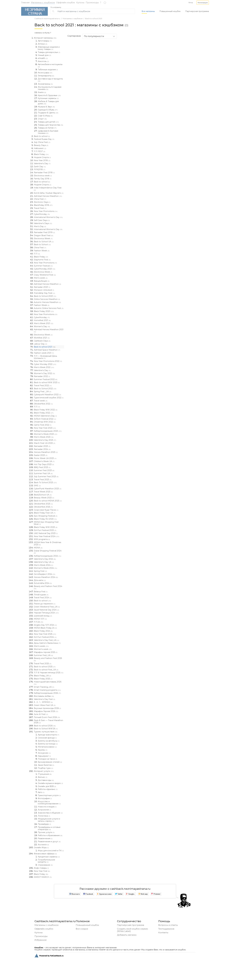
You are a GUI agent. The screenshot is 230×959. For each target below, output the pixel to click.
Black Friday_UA (42, 675)
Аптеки (42, 44)
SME (37, 485)
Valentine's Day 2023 (45, 440)
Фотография (45, 798)
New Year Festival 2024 (46, 536)
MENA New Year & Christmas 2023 (47, 543)
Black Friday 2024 (43, 631)
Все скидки (82, 928)
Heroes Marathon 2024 (46, 577)
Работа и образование (50, 835)
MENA (38, 547)
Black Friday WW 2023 (45, 527)
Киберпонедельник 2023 (48, 431)
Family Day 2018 (42, 178)
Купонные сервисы (48, 98)
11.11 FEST (39, 151)
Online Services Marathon (47, 299)
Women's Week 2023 (45, 434)
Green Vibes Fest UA (45, 705)
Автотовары (45, 41)
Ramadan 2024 (42, 449)
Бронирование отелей (50, 762)
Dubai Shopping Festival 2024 (47, 552)
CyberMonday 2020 (44, 269)
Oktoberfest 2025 (43, 507)
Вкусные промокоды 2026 (47, 708)
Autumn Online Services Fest (48, 308)
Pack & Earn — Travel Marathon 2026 (48, 721)
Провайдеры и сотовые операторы (49, 828)
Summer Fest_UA (43, 655)
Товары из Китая (47, 128)
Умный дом (44, 55)
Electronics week (43, 175)
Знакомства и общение (50, 813)
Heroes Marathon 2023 (46, 452)
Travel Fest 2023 (43, 479)
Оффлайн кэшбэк (65, 2)
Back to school (42, 136)
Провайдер (44, 824)
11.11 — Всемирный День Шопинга (45, 357)
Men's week (41, 278)
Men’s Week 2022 (44, 367)
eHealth (43, 58)
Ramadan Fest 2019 (44, 232)
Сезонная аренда (47, 738)
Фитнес (42, 777)
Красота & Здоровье (49, 95)
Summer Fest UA (43, 473)
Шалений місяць (43, 616)
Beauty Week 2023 (44, 497)
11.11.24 (38, 622)
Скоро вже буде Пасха (46, 510)
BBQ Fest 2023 (42, 467)
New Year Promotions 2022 (48, 361)
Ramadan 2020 (42, 287)
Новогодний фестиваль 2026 (47, 683)
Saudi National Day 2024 (46, 610)
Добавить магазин (126, 935)
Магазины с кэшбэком (43, 2)
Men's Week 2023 (44, 437)
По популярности (94, 36)
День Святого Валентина (47, 643)
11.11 (37, 253)
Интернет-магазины (45, 38)
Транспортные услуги (49, 795)
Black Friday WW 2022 (45, 410)
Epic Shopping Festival (45, 516)
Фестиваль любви (44, 696)
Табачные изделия (48, 69)
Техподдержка (166, 928)
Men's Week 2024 (43, 565)
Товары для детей (48, 122)
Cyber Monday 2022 (45, 364)
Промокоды (92, 2)
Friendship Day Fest (44, 293)
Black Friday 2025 (43, 679)
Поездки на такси (47, 759)
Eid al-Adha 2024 (43, 583)
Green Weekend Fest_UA (47, 607)
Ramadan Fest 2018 (44, 172)
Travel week (40, 400)
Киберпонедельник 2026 (47, 693)
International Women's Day (48, 217)
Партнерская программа (197, 11)
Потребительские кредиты (46, 861)
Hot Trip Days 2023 (44, 464)
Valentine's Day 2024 (45, 559)
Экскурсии (44, 753)
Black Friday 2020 (44, 311)
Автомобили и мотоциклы (50, 65)
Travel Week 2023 (43, 491)
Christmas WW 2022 (45, 422)
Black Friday (41, 154)
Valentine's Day (42, 163)
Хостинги (43, 844)
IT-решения (45, 774)
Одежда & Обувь (48, 110)
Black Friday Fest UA (45, 513)
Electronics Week (43, 238)
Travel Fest (40, 208)
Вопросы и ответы (168, 925)
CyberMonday (42, 214)
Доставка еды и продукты (50, 80)
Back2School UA (43, 495)
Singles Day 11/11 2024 (45, 625)
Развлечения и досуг (49, 841)
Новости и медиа (47, 806)
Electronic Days (42, 202)
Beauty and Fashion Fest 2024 (48, 587)
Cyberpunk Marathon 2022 (47, 394)
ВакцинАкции (42, 281)
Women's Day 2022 (44, 373)
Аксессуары (45, 72)
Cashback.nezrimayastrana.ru (47, 18)
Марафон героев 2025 (46, 652)
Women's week (43, 649)
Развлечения (45, 838)
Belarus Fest (41, 591)
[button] (202, 3)
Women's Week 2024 (45, 568)
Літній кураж (41, 594)
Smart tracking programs (47, 690)
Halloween (40, 148)
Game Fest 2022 (42, 425)
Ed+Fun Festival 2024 (45, 637)
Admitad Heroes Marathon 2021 (48, 330)
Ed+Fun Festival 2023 (45, 530)
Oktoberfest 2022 (43, 404)
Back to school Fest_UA (46, 669)
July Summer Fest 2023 (46, 476)
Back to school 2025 (45, 666)
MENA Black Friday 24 (45, 628)
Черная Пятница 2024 (46, 613)
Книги (42, 92)
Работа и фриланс (48, 789)
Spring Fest (40, 571)
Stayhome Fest (42, 259)
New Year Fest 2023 (45, 428)
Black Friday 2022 (44, 413)
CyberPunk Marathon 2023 (47, 488)
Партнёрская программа (130, 925)
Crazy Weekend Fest (45, 275)
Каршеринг (44, 756)
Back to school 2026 (45, 725)
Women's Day (42, 326)
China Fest (40, 199)
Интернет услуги (44, 771)
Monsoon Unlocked (44, 290)
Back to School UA (44, 241)
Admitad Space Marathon (47, 350)
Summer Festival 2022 (45, 379)
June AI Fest (41, 714)
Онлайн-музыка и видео (50, 783)
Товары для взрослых (49, 52)
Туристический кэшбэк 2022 (48, 397)
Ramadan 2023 (42, 446)
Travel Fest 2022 (43, 385)
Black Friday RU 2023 (45, 519)
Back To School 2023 (45, 482)
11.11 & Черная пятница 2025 (48, 672)
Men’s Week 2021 (43, 323)
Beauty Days (41, 145)
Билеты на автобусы (48, 741)
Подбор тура (45, 768)
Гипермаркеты (46, 75)
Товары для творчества (50, 125)
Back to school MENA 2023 (48, 501)
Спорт (42, 119)
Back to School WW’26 (46, 728)
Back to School (42, 244)
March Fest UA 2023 (44, 443)
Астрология (44, 810)
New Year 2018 (42, 160)
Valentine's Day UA (44, 562)
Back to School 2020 (45, 296)
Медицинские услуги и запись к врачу (49, 820)
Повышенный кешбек (170, 11)
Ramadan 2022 (42, 376)
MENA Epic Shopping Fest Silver (46, 523)
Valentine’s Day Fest (44, 699)
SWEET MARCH (43, 877)
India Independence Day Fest (47, 189)
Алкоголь (43, 61)
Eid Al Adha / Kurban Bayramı (48, 193)
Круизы (42, 750)
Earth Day (40, 166)
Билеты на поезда (48, 744)
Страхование (45, 865)
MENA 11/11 (40, 619)
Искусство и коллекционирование (49, 802)
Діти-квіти (40, 580)
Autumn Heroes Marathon (47, 302)
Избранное (40, 940)
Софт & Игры (45, 116)
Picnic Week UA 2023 (45, 458)
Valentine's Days (43, 223)
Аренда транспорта (48, 735)
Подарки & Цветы (48, 112)
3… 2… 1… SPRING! (43, 702)
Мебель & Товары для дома (48, 102)
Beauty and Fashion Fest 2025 (48, 659)
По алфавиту (55, 7)
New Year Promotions (46, 211)
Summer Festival (43, 266)
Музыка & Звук (46, 106)
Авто (41, 792)
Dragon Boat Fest (43, 235)
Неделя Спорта (42, 157)
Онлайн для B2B (47, 786)
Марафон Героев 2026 (46, 711)
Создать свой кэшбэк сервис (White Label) (132, 929)
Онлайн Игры (41, 847)
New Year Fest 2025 (45, 634)
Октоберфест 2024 (44, 574)
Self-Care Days (42, 220)
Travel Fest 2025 (42, 663)
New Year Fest (42, 871)
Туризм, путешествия (45, 731)
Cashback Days (42, 341)
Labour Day (40, 344)
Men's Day (40, 226)
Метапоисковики (47, 747)
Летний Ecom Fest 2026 (47, 717)
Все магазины (148, 11)
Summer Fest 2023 (44, 470)
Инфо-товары (41, 868)
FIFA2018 (39, 169)
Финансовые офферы (45, 853)
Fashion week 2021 (44, 353)
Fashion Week (42, 250)
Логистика (44, 816)
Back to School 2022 (45, 388)
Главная (25, 2)
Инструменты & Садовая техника (49, 88)
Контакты (163, 932)
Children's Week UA (44, 461)
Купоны (80, 2)
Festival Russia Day (44, 139)
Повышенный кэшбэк (87, 925)
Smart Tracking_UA (44, 687)
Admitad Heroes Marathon (48, 196)
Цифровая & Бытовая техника (48, 132)
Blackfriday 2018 (43, 205)
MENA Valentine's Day (45, 416)
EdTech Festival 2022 (45, 419)
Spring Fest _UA (42, 391)
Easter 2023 (40, 455)
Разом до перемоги (44, 603)
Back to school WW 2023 (47, 382)
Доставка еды (46, 780)
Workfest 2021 (42, 338)
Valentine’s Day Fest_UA (46, 640)
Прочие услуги (46, 832)
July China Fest (42, 142)
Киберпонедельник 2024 (47, 556)
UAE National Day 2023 (46, 533)
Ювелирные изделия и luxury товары (49, 48)
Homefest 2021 (42, 320)
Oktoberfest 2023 (43, 504)
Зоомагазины (45, 84)
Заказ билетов (46, 765)
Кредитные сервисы (49, 857)
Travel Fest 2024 (43, 597)
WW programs (42, 539)
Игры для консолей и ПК (51, 850)
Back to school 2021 (93, 18)
